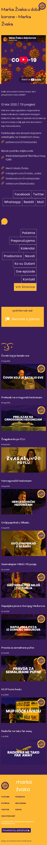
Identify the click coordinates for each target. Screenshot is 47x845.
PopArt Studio (26, 841)
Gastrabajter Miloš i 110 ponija (18, 564)
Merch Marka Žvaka (17, 168)
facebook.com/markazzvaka (23, 178)
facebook (20, 797)
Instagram (20, 803)
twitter (5, 809)
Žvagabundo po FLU (13, 439)
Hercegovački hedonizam (16, 481)
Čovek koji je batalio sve (15, 356)
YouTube (5, 797)
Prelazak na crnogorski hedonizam (21, 397)
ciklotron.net (8, 816)
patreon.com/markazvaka (21, 142)
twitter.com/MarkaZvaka (20, 183)
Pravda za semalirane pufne (17, 648)
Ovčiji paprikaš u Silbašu (15, 523)
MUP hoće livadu (11, 689)
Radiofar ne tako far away (16, 731)
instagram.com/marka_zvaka (23, 173)
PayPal (18, 809)
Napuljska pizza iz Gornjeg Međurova (23, 606)
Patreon (5, 803)
